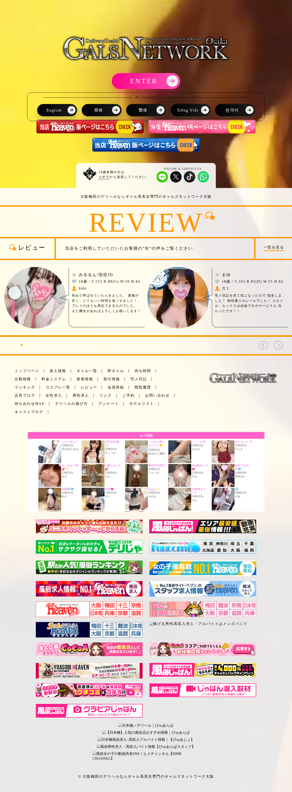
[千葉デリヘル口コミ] (249, 542)
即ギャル (116, 371)
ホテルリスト (141, 404)
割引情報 (112, 379)
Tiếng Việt (187, 110)
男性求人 (81, 395)
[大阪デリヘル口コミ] (235, 549)
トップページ (27, 371)
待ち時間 (143, 371)
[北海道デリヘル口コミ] (208, 549)
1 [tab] (15, 345)
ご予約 (128, 395)
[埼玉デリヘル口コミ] (235, 542)
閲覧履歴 (143, 387)
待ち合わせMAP (29, 404)
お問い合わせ (157, 395)
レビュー (89, 387)
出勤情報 (23, 379)
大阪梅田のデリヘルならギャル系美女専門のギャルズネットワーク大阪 (148, 776)
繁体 (143, 110)
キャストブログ (29, 412)
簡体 (98, 110)
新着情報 (85, 379)
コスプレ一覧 (58, 387)
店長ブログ (25, 395)
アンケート (108, 404)
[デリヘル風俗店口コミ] (175, 542)
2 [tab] (21, 345)
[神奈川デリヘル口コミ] (222, 542)
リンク (105, 395)
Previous (261, 343)
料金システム (54, 379)
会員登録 (116, 387)
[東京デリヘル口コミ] (208, 542)
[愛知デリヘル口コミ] (222, 549)
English (54, 110)
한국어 (232, 110)
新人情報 (58, 371)
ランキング (25, 387)
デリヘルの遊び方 (71, 404)
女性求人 (54, 395)
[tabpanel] (146, 297)
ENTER (144, 81)
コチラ (104, 177)
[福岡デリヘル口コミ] (249, 549)
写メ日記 (138, 379)
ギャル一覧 (87, 371)
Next (276, 343)
